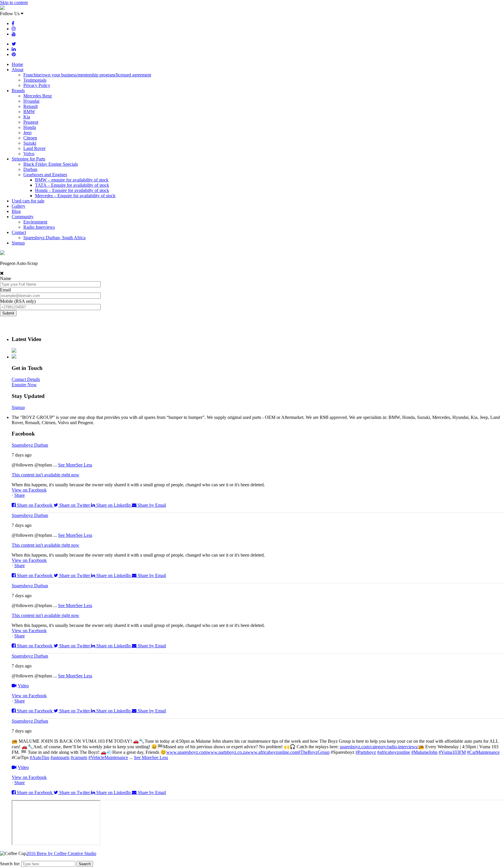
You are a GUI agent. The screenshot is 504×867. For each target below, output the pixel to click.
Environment (35, 221)
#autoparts (59, 757)
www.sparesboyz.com (186, 752)
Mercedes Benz (37, 95)
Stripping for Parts (28, 158)
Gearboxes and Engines (45, 174)
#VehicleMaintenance (108, 757)
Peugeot (30, 122)
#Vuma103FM (452, 752)
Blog (16, 211)
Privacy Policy (36, 85)
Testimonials (34, 80)
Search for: (10, 863)
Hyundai (31, 101)
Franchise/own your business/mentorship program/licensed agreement (87, 74)
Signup (18, 242)
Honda (29, 127)
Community (23, 216)
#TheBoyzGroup (314, 752)
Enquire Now (24, 384)
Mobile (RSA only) (18, 301)
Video (23, 685)
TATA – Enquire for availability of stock (72, 185)
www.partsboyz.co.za (227, 752)
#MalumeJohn (424, 752)
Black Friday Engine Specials (50, 164)
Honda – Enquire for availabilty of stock (72, 190)
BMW (29, 111)
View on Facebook (29, 489)
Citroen (30, 137)
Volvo (28, 153)
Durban (30, 169)
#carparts (79, 757)
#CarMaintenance (483, 752)
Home (17, 64)
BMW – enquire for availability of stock (71, 179)
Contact (19, 232)
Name (5, 278)
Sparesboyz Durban (30, 445)
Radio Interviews (39, 227)
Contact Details (26, 379)
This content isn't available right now (45, 474)
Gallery (18, 206)
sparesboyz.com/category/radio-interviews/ (379, 746)
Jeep (27, 132)
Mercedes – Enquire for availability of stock (75, 195)
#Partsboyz (366, 752)
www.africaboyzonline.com (272, 752)
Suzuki (29, 143)
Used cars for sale (28, 200)
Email (5, 289)
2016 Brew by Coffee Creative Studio (61, 853)
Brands (18, 90)
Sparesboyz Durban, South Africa (54, 237)
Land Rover (34, 148)
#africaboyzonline (393, 752)
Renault (30, 106)
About (17, 69)
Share (19, 495)
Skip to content (14, 2)
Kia (26, 116)
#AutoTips (39, 757)
